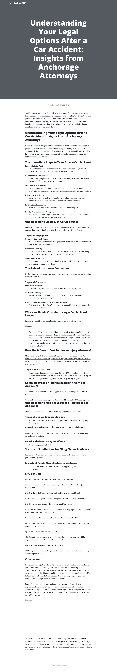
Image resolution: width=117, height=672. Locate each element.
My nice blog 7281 (18, 3)
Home (95, 3)
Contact (104, 3)
